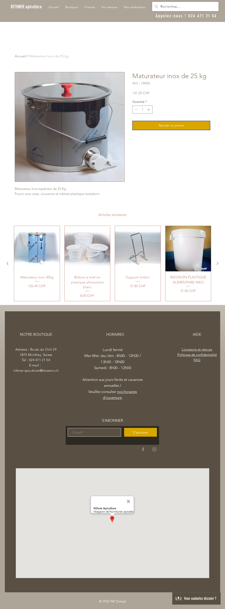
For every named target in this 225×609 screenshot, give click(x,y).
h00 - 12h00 (121, 368)
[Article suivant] (217, 263)
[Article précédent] (7, 263)
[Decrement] (135, 110)
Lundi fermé (113, 350)
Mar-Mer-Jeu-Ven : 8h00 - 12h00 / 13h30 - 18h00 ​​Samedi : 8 (112, 361)
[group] (112, 263)
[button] (211, 5)
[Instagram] (154, 449)
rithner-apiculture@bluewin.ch (35, 370)
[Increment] (149, 110)
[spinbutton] (142, 110)
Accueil (20, 56)
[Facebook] (143, 449)
